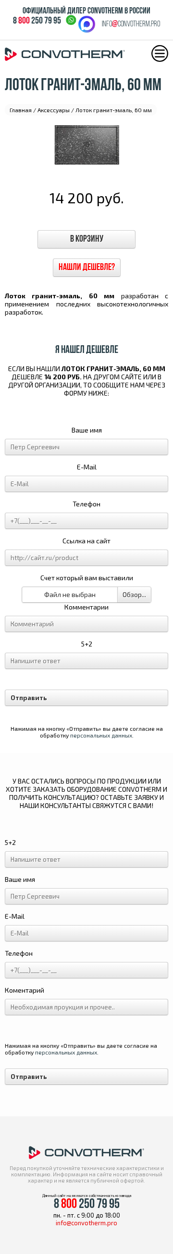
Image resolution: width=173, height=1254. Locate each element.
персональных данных (101, 735)
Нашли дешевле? (87, 267)
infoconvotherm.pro (131, 24)
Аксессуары (53, 109)
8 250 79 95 (37, 21)
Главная (21, 109)
